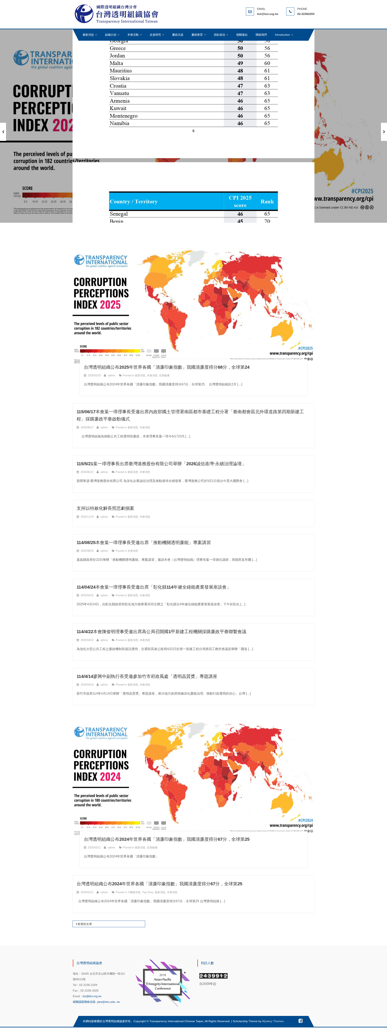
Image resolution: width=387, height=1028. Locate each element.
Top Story (147, 892)
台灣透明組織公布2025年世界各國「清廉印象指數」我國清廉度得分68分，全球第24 (167, 367)
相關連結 (242, 34)
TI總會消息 (134, 892)
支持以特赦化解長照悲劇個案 (105, 508)
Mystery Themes (273, 1021)
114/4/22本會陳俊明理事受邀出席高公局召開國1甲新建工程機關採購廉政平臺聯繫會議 (161, 631)
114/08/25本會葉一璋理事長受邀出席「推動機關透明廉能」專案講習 (144, 542)
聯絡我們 (261, 34)
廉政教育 (197, 34)
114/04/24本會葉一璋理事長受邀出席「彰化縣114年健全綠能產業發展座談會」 (154, 587)
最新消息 (88, 34)
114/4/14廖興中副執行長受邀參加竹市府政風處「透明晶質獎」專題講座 (147, 676)
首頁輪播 (164, 375)
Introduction (282, 34)
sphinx (111, 375)
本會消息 (152, 375)
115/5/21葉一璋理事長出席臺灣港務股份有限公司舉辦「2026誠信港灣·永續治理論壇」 (161, 463)
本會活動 (133, 34)
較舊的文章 (85, 924)
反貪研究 (155, 34)
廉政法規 (177, 34)
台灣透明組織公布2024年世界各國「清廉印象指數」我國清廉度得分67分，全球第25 (167, 839)
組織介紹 (110, 34)
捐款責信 (219, 34)
